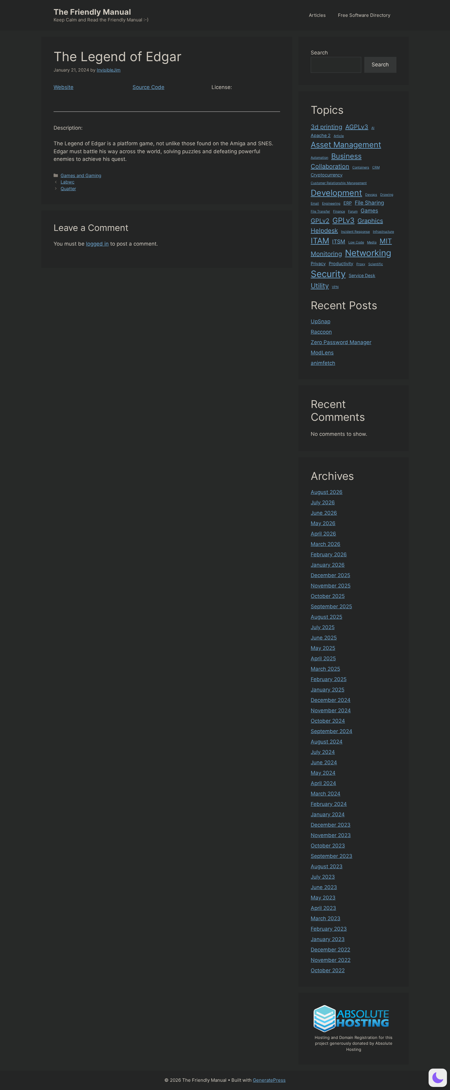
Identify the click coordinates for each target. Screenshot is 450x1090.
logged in (97, 244)
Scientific (375, 264)
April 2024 (323, 783)
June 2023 (324, 887)
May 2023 (323, 898)
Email (315, 204)
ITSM (338, 241)
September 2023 (331, 856)
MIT (386, 241)
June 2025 (324, 638)
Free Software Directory (364, 15)
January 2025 (327, 690)
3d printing (326, 127)
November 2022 (331, 960)
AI (372, 128)
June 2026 (324, 513)
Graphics (370, 220)
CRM (376, 167)
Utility (320, 286)
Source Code (148, 87)
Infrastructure (383, 232)
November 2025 (331, 586)
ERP (347, 203)
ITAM (320, 240)
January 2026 (328, 565)
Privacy (318, 263)
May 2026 (323, 523)
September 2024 (331, 731)
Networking (368, 253)
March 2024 (325, 794)
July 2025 (323, 627)
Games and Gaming (81, 175)
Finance (339, 211)
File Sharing (369, 202)
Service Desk (362, 275)
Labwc (67, 181)
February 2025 (329, 679)
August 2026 (327, 492)
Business (346, 156)
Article (339, 136)
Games (369, 210)
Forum (353, 211)
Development (336, 193)
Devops (371, 195)
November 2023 (331, 835)
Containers (360, 167)
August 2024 (327, 742)
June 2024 (324, 762)
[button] (438, 1078)
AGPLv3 (356, 127)
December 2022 (330, 950)
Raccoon (321, 332)
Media (372, 242)
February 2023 (329, 929)
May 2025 (323, 648)
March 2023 (325, 918)
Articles (317, 15)
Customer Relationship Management (339, 183)
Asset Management (346, 144)
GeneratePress (269, 1080)
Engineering (331, 204)
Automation (319, 158)
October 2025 (328, 596)
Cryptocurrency (327, 174)
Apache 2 (321, 135)
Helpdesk (324, 230)
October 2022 (328, 970)
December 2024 (331, 700)
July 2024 (323, 752)
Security (328, 274)
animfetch (323, 363)
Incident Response (355, 232)
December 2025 (330, 575)
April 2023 (323, 908)
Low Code (356, 242)
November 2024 (331, 710)
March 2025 (325, 669)
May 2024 (323, 773)
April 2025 (323, 658)
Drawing (386, 195)
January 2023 (328, 939)
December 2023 (331, 825)
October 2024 (328, 721)
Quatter (68, 188)
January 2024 (328, 814)
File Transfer (320, 211)
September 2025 (331, 606)
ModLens (322, 353)
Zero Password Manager (341, 342)
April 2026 (323, 534)
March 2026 (325, 544)
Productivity (341, 263)
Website (63, 87)
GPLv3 (343, 220)
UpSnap (320, 321)
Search (319, 53)
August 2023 (327, 866)
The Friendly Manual (92, 12)
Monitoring (326, 254)
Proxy (360, 264)
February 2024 (329, 804)
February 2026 (329, 554)
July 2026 (323, 502)
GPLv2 (320, 220)
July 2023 (323, 877)
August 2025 (326, 617)
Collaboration (330, 166)
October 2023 (328, 846)
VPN (335, 287)
